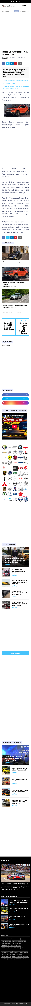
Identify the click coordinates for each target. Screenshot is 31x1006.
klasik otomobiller (6, 956)
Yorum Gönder (6, 345)
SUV (12, 947)
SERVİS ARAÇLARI (5, 947)
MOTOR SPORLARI (5, 945)
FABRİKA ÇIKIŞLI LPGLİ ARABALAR (19, 941)
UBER (11, 952)
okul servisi (19, 956)
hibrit (13, 954)
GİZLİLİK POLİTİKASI (17, 943)
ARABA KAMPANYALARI (7, 312)
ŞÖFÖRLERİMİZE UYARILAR (20, 958)
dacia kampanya (17, 312)
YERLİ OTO (26, 952)
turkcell (26, 956)
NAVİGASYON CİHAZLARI (16, 945)
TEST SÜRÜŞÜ (17, 947)
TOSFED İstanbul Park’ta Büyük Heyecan (14, 884)
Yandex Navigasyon (6, 954)
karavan (19, 954)
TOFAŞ (23, 947)
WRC (21, 952)
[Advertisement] (15, 29)
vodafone (4, 958)
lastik (13, 956)
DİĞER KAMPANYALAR (6, 941)
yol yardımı (10, 958)
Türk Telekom (5, 952)
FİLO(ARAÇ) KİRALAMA (6, 943)
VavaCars (16, 952)
